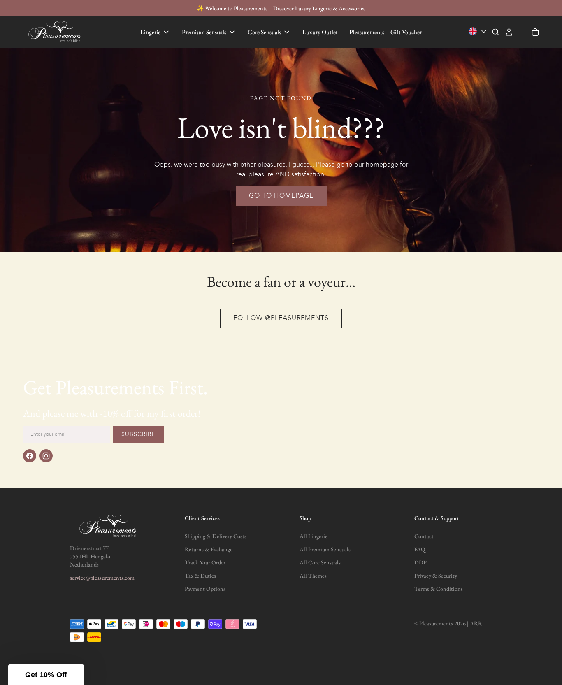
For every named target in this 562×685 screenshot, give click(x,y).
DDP (420, 562)
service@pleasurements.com (102, 577)
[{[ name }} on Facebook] (29, 455)
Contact (424, 536)
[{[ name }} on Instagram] (46, 455)
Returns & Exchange (208, 549)
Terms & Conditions (438, 588)
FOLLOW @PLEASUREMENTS (281, 318)
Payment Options (205, 588)
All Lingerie (313, 536)
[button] (46, 674)
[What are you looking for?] (496, 32)
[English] (478, 31)
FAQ (419, 549)
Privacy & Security (435, 575)
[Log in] (509, 32)
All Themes (313, 575)
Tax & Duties (200, 575)
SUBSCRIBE (138, 434)
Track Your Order (205, 562)
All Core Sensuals (320, 562)
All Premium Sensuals (325, 549)
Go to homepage (281, 196)
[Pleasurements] (55, 32)
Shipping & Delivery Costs (215, 536)
